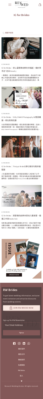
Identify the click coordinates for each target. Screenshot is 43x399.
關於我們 (21, 349)
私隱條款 (21, 365)
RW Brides (21, 370)
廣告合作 (21, 354)
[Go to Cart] (40, 4)
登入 (21, 376)
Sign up (21, 333)
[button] (10, 4)
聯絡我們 (21, 360)
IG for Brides (5, 64)
